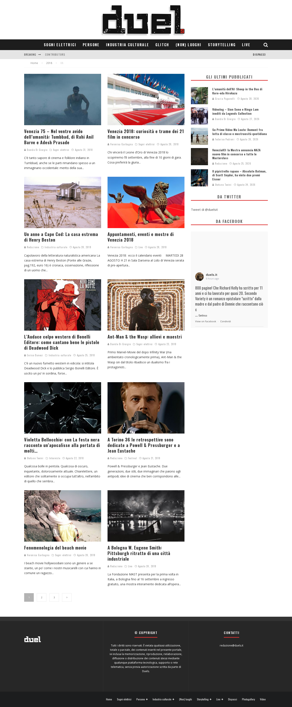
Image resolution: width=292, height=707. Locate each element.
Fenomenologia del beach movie (55, 547)
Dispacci (259, 54)
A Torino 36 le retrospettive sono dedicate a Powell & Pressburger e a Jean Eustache (144, 445)
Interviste (54, 458)
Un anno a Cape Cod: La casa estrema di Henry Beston (61, 237)
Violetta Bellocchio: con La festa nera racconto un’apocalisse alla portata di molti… (62, 445)
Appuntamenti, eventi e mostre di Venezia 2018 (141, 237)
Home (109, 699)
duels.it (211, 275)
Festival (132, 458)
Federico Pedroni (224, 139)
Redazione (32, 247)
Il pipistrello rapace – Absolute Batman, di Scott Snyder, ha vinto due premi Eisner (239, 175)
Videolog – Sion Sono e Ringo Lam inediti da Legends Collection (235, 111)
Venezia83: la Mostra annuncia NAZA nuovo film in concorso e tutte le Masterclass (236, 154)
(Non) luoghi (189, 44)
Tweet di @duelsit (204, 209)
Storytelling (222, 44)
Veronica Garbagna (121, 144)
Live (246, 44)
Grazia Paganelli (224, 98)
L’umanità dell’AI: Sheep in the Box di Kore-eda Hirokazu (237, 91)
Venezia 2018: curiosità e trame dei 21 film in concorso (146, 134)
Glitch (162, 44)
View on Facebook (205, 321)
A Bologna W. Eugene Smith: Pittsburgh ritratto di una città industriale (139, 553)
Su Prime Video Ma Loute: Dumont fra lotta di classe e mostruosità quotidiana (239, 131)
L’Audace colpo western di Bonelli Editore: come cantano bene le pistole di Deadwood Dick (61, 342)
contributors (55, 54)
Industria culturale (127, 44)
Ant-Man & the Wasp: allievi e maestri (145, 336)
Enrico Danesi (34, 355)
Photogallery (248, 699)
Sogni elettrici (60, 44)
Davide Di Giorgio (36, 150)
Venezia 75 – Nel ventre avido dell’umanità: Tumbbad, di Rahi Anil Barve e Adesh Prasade (59, 137)
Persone (91, 44)
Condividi (225, 321)
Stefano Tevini (35, 458)
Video (263, 699)
